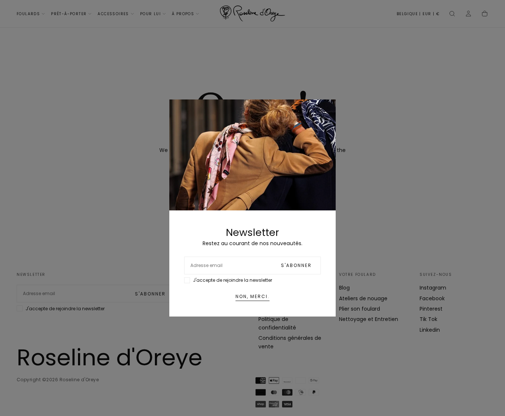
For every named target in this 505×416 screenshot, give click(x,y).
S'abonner (296, 265)
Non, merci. (252, 296)
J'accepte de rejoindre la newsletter (232, 280)
